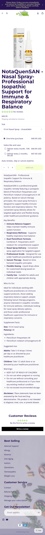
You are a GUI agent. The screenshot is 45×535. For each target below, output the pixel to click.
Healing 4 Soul (25, 532)
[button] (7, 111)
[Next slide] (42, 5)
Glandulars (9, 467)
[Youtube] (7, 519)
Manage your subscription (15, 500)
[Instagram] (3, 519)
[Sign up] (38, 512)
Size (3, 124)
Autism (7, 463)
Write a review (22, 429)
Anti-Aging (8, 459)
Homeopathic (10, 471)
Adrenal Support (11, 446)
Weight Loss (9, 476)
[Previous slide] (2, 5)
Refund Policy (10, 492)
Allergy (7, 450)
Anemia (7, 454)
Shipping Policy (11, 496)
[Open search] (7, 13)
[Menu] (2, 13)
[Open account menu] (38, 13)
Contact (7, 487)
